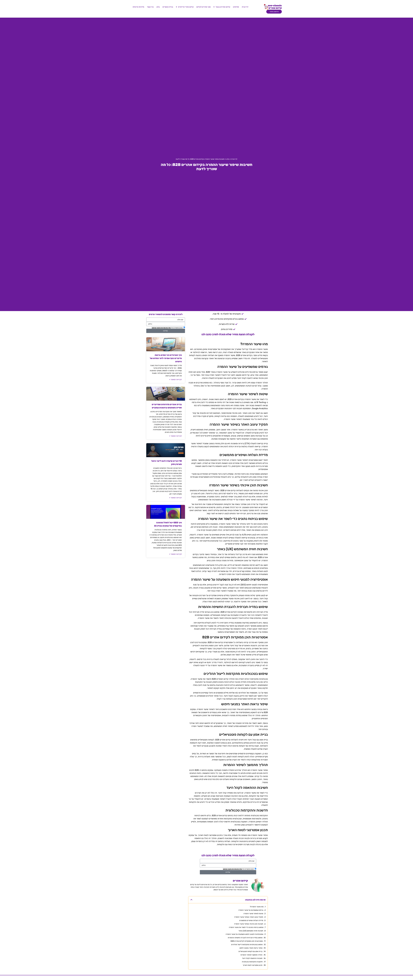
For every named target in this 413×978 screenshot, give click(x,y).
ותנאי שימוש (227, 869)
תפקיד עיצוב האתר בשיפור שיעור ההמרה (248, 917)
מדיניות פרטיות (138, 7)
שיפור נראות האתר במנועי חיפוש (251, 948)
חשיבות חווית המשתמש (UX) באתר (250, 931)
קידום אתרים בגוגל (223, 7)
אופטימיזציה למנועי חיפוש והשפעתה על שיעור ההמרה (244, 934)
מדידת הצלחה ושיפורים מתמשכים (251, 920)
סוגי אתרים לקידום (203, 7)
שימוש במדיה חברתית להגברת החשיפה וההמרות (245, 938)
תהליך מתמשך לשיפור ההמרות (251, 955)
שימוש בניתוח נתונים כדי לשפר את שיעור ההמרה (246, 927)
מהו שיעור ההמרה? (257, 907)
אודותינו (236, 7)
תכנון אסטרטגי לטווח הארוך (252, 965)
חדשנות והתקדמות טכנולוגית (252, 962)
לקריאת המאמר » (175, 379)
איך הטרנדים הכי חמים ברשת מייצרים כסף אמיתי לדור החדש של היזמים (166, 358)
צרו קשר (150, 7)
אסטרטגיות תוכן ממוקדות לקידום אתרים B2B (247, 941)
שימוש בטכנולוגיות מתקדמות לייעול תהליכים (247, 944)
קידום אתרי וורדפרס (186, 7)
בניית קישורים (168, 7)
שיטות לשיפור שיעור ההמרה (253, 914)
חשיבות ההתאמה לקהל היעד (252, 958)
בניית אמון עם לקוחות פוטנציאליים (250, 951)
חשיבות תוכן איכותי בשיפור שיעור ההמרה (248, 924)
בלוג (158, 7)
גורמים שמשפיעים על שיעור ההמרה (250, 910)
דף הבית (245, 7)
